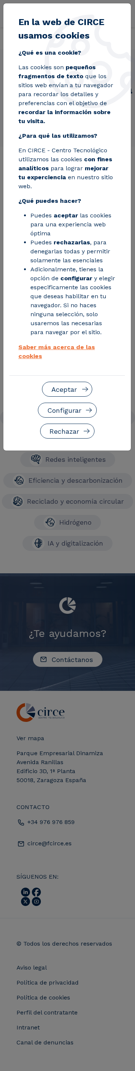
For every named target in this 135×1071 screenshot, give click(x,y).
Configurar (64, 410)
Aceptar (64, 389)
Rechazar (64, 431)
